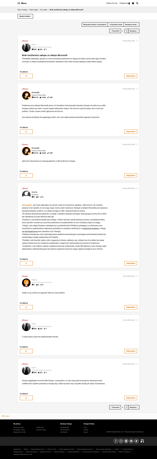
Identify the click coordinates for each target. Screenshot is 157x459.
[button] (137, 41)
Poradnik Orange (127, 449)
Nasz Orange (22, 10)
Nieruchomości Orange (109, 452)
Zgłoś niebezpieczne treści (85, 449)
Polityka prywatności (74, 452)
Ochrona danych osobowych (91, 452)
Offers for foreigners (124, 452)
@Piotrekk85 (27, 205)
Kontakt (86, 430)
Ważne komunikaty (31, 452)
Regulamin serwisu (45, 452)
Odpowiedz (130, 76)
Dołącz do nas (111, 3)
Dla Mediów (63, 432)
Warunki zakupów (59, 452)
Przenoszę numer (18, 427)
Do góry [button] (6, 416)
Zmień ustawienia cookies (66, 449)
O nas (85, 427)
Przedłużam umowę (19, 430)
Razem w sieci (52, 449)
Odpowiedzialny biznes (37, 449)
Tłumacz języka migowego (103, 449)
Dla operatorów (64, 427)
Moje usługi (33, 10)
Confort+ (116, 449)
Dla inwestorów (64, 430)
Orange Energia (18, 452)
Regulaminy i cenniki (19, 432)
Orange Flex (17, 449)
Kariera (86, 432)
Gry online (43, 10)
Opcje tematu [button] (24, 16)
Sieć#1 (26, 449)
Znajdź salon (40, 427)
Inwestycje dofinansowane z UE (22, 454)
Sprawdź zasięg (41, 430)
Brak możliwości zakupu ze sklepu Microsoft (44, 55)
